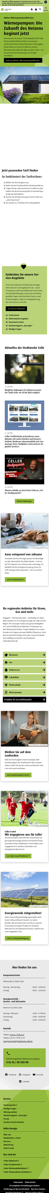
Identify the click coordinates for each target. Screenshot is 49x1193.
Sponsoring (8, 1144)
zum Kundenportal (15, 579)
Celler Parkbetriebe (13, 1164)
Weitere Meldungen (24, 501)
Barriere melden (38, 1189)
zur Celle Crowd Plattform (18, 856)
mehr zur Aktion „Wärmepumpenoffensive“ (23, 60)
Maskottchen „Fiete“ (12, 1138)
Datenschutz (30, 1182)
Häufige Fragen (10, 1108)
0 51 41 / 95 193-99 (17, 1062)
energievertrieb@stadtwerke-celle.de (17, 1041)
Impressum (18, 1182)
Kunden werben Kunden (14, 1122)
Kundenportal (10, 1105)
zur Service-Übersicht (16, 308)
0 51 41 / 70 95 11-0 (17, 1034)
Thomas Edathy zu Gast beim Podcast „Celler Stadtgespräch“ (24, 491)
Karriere (7, 1141)
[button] (45, 2)
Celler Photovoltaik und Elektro (18, 1172)
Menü (46, 9)
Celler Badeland (11, 1160)
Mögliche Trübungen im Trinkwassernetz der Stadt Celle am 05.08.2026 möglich (23, 391)
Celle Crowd (9, 1148)
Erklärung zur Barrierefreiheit (16, 1189)
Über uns (7, 1134)
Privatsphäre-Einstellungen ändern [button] (24, 1185)
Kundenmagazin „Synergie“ (15, 1115)
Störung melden (10, 1112)
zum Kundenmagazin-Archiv (18, 775)
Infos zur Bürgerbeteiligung (18, 938)
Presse (6, 1118)
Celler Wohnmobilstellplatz (16, 1168)
